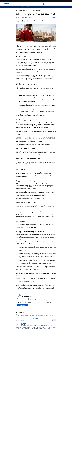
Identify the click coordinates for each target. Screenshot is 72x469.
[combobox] (29, 4)
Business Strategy (25, 10)
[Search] (43, 4)
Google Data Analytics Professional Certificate (31, 284)
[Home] (17, 10)
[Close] (68, 7)
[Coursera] (6, 4)
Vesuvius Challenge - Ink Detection (27, 315)
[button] (16, 4)
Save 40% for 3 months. (44, 6)
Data (20, 10)
